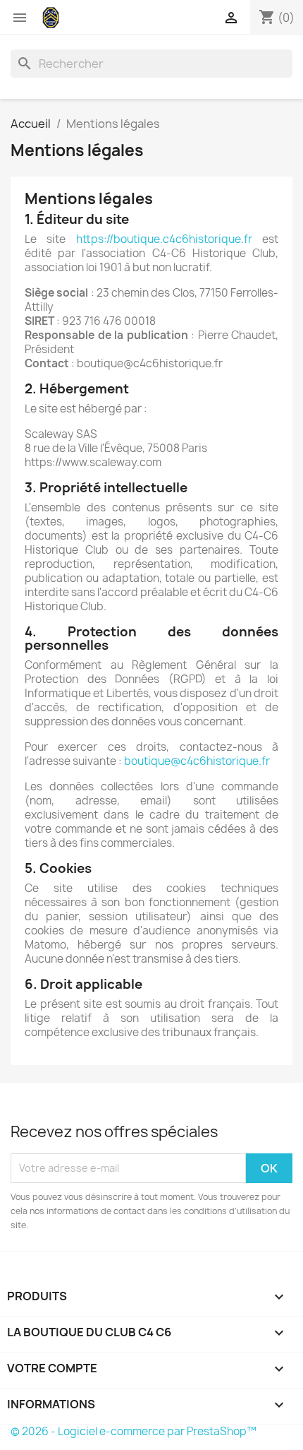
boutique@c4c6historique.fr (197, 761)
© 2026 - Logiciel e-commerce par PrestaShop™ (133, 1431)
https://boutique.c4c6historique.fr (164, 239)
